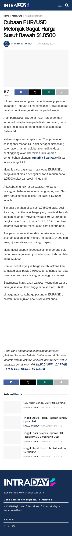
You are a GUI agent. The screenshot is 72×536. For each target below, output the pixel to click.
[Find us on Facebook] (4, 526)
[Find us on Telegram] (13, 526)
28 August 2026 (50, 407)
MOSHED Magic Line (13, 506)
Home (6, 16)
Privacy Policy (50, 506)
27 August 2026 (50, 441)
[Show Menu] (60, 5)
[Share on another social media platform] (62, 92)
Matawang (17, 16)
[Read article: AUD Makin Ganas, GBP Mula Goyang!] (12, 407)
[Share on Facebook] (21, 92)
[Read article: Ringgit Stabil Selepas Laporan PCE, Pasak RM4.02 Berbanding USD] (12, 437)
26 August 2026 (50, 456)
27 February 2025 (46, 43)
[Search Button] (67, 5)
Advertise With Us (12, 510)
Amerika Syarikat (43, 157)
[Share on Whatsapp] (48, 92)
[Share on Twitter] (35, 92)
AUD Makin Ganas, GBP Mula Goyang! (44, 402)
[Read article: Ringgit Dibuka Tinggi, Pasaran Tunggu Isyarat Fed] (12, 422)
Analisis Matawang (34, 16)
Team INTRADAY (23, 43)
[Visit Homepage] (16, 5)
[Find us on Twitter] (8, 526)
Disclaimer (33, 506)
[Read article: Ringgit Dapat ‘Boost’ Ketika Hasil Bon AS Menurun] (12, 452)
